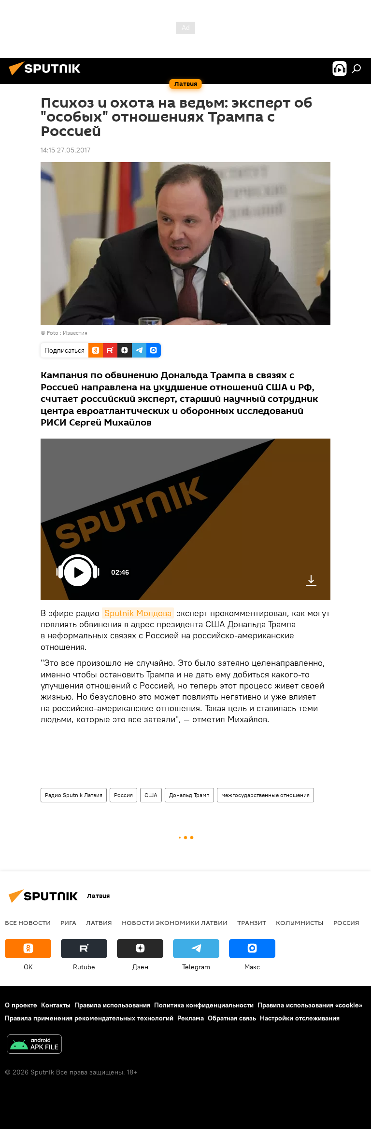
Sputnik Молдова (137, 613)
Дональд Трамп (189, 795)
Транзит (251, 922)
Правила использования (112, 1005)
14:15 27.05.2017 (65, 150)
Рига (68, 922)
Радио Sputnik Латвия (73, 795)
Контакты (56, 1005)
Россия (123, 795)
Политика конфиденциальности (204, 1005)
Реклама (190, 1018)
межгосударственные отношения (265, 795)
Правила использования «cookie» (309, 1005)
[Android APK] (34, 1045)
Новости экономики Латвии (175, 922)
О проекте (21, 1005)
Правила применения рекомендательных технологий (89, 1018)
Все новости (28, 922)
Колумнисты (300, 922)
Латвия (99, 922)
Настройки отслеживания (300, 1018)
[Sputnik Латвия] (47, 76)
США (150, 795)
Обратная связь (232, 1018)
